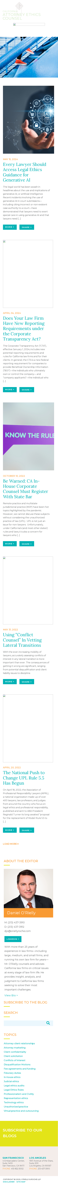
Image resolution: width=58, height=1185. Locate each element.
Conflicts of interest (14, 1060)
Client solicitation (13, 1056)
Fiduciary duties (12, 1073)
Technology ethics (14, 1102)
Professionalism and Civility (19, 1094)
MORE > (9, 227)
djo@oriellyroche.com (17, 931)
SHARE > (27, 227)
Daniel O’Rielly (21, 912)
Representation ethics (16, 1098)
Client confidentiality (15, 1052)
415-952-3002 (17, 1168)
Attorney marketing (14, 1047)
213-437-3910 (44, 1168)
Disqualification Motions (17, 1064)
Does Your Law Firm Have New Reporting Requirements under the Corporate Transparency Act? (24, 328)
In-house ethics (12, 1077)
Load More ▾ (10, 844)
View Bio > (11, 995)
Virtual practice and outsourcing (21, 1111)
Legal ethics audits (14, 1085)
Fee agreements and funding (19, 1068)
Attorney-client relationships (19, 1043)
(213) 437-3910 (16, 922)
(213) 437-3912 (16, 926)
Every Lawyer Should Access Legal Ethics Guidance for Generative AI (24, 172)
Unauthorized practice (16, 1106)
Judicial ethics (11, 1081)
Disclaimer (8, 1182)
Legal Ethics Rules (14, 1090)
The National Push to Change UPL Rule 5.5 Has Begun (24, 778)
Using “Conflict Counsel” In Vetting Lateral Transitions (22, 640)
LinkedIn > (13, 939)
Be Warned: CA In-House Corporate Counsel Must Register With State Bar (25, 488)
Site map (20, 1182)
